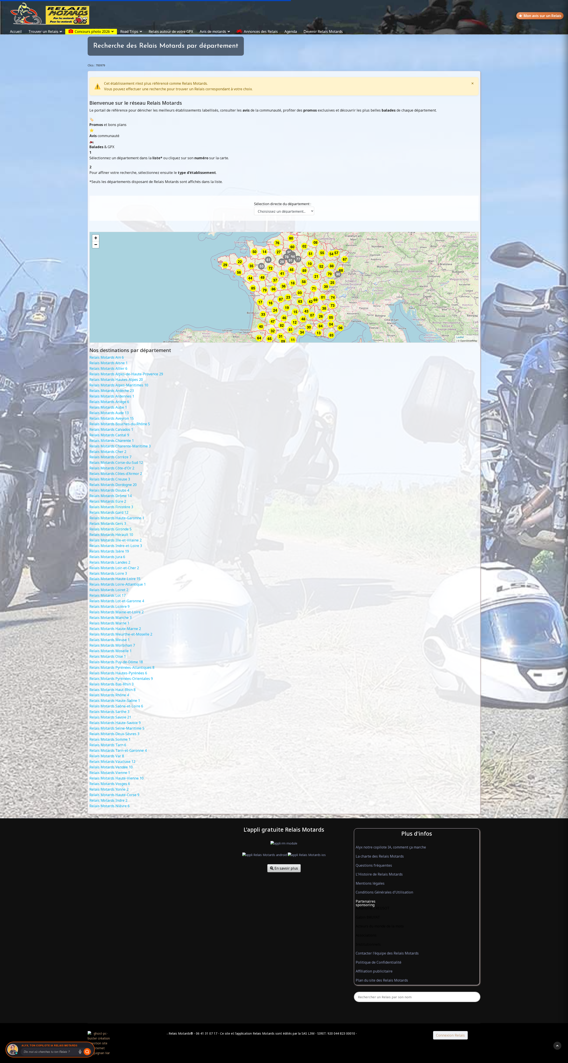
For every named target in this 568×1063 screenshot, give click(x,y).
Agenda (290, 31)
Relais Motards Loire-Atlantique (117, 584)
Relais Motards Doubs (109, 490)
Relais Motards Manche (110, 617)
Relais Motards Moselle (110, 650)
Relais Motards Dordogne (113, 484)
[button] (417, 901)
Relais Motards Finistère (111, 506)
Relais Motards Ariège (109, 401)
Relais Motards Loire (108, 573)
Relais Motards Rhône (109, 695)
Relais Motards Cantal (109, 435)
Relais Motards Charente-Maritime (120, 446)
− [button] (95, 244)
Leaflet (460, 337)
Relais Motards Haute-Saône (114, 700)
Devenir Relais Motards (323, 31)
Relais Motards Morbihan (112, 645)
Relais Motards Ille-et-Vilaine (115, 540)
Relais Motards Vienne (109, 772)
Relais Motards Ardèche (111, 390)
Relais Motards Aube (108, 407)
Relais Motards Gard (108, 512)
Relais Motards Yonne (108, 789)
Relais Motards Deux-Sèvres (114, 733)
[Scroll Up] (557, 1046)
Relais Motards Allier (108, 368)
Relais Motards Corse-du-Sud (116, 462)
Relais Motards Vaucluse (112, 761)
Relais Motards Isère (109, 551)
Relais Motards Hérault (111, 534)
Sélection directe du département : (282, 203)
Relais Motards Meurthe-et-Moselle (120, 634)
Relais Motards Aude (109, 412)
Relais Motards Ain (106, 357)
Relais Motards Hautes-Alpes (116, 379)
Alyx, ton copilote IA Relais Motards (49, 1045)
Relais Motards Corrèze (110, 457)
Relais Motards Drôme (110, 495)
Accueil (16, 31)
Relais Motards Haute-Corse (114, 794)
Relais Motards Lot (107, 595)
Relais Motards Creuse (109, 479)
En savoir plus (286, 868)
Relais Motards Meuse (109, 639)
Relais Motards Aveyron (111, 418)
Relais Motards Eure (107, 501)
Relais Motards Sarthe (109, 711)
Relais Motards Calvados (111, 429)
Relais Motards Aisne (108, 362)
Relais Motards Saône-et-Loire (116, 706)
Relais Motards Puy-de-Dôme (116, 661)
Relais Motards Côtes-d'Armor (115, 473)
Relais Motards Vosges (109, 783)
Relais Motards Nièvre (109, 805)
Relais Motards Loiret (108, 589)
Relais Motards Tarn (107, 744)
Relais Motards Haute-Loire (114, 578)
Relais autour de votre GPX (171, 31)
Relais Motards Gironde (110, 529)
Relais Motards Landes (109, 562)
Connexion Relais (450, 1035)
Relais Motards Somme (109, 739)
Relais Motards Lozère (109, 606)
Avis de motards (213, 31)
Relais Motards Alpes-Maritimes (118, 385)
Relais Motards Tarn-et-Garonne (118, 750)
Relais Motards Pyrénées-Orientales (121, 678)
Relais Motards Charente (111, 440)
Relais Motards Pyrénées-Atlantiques (121, 667)
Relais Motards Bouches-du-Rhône (119, 423)
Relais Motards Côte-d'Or (111, 468)
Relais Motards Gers (107, 523)
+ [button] (95, 238)
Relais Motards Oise (107, 656)
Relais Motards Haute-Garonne (116, 518)
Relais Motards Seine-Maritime (116, 728)
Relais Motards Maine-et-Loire (116, 612)
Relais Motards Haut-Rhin (112, 689)
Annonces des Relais (261, 31)
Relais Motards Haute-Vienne (116, 778)
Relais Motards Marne (109, 623)
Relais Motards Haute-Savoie (115, 722)
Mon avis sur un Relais (542, 15)
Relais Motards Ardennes (111, 396)
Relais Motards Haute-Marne (115, 628)
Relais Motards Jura (107, 556)
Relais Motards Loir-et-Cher (114, 567)
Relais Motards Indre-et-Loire (115, 545)
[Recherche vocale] (80, 1051)
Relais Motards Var (106, 756)
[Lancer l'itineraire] (87, 1051)
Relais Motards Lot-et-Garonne (116, 600)
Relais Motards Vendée (111, 767)
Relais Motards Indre (108, 800)
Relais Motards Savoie (110, 717)
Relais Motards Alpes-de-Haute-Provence (126, 374)
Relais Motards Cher (107, 451)
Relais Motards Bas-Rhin (111, 684)
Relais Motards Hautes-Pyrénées (118, 673)
